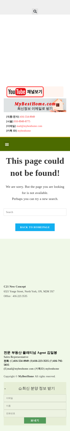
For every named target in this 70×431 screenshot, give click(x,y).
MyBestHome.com (35, 104)
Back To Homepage (35, 227)
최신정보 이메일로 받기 (35, 109)
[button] (35, 11)
